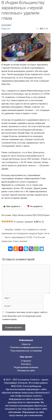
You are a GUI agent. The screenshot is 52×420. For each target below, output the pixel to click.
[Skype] (26, 248)
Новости (5, 28)
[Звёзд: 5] (12, 221)
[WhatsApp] (36, 248)
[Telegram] (41, 248)
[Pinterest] (20, 248)
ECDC (19, 386)
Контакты (26, 364)
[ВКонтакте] (10, 248)
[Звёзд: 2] (5, 221)
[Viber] (31, 248)
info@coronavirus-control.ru (28, 396)
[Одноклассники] (15, 248)
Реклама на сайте (26, 370)
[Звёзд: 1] (2, 221)
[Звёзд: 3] (7, 221)
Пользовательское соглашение (26, 350)
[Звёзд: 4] (9, 221)
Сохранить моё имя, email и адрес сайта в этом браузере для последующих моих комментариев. (24, 316)
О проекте (26, 361)
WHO (13, 386)
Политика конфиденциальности (26, 347)
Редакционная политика (26, 367)
